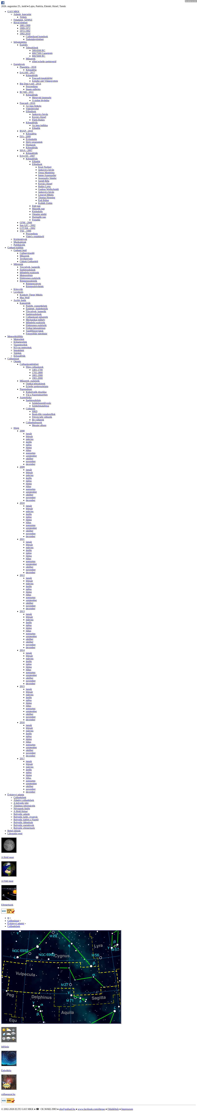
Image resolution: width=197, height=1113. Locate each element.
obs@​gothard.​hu (67, 1109)
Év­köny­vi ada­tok (15, 794)
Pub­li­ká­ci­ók (19, 244)
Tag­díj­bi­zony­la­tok (34, 331)
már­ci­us (29, 439)
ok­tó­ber (29, 458)
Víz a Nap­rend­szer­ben (37, 394)
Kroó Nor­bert (44, 167)
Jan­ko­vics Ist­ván (40, 114)
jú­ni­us (29, 447)
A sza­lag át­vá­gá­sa (40, 100)
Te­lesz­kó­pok (32, 47)
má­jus (29, 444)
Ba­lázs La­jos (44, 186)
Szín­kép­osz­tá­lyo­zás (41, 403)
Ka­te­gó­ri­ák (25, 303)
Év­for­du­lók (31, 139)
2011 (22, 539)
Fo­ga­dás (36, 219)
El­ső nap (36, 206)
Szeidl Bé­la (43, 181)
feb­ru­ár (29, 436)
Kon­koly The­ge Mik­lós (31, 294)
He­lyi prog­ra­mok (34, 142)
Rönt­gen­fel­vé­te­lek (35, 286)
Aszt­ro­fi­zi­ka (26, 397)
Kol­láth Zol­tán (45, 203)
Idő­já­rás (5, 1046)
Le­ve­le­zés (18, 292)
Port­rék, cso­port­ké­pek (36, 306)
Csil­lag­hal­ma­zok (34, 422)
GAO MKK (13, 11)
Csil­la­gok (30, 408)
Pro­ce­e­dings (32, 86)
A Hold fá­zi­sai (21, 811)
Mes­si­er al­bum (39, 425)
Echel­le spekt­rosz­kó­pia (37, 386)
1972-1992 (25, 31)
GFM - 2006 (26, 222)
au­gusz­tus (30, 453)
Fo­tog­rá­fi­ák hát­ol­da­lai (36, 333)
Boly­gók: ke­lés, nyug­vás (26, 817)
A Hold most (7, 857)
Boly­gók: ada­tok (22, 814)
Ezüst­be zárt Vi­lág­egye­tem (45, 81)
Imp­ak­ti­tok (19, 350)
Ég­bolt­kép (6, 1070)
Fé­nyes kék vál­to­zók (42, 417)
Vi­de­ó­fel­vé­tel (32, 108)
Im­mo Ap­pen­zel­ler (47, 175)
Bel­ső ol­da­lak (14, 830)
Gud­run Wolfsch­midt (48, 189)
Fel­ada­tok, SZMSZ (23, 20)
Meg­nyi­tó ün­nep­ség (41, 97)
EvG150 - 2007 (27, 156)
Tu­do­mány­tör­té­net (35, 39)
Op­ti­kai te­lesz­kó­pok (35, 383)
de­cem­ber (30, 464)
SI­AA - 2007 (26, 150)
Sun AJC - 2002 (27, 225)
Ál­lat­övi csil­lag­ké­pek (24, 800)
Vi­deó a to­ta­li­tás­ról (35, 236)
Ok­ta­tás (17, 361)
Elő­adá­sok (31, 111)
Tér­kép (23, 17)
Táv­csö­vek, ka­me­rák (30, 267)
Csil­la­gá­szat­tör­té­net (29, 364)
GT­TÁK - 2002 (27, 228)
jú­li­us (28, 450)
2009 (22, 467)
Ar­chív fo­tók (20, 300)
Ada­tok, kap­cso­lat (22, 14)
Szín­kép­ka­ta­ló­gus (40, 406)
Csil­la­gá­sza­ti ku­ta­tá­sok (37, 36)
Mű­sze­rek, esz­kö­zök (30, 381)
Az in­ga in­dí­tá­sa (40, 125)
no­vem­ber (31, 461)
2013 (22, 611)
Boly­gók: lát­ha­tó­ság (23, 822)
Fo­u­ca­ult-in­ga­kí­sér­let (42, 78)
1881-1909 (25, 25)
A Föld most (7, 881)
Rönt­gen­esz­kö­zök (28, 281)
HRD (34, 411)
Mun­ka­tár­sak (20, 242)
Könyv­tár (18, 289)
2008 (22, 431)
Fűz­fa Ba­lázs (38, 119)
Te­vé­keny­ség (26, 258)
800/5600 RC (38, 56)
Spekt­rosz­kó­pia (33, 400)
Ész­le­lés (24, 45)
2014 (22, 650)
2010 (22, 503)
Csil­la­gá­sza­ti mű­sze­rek (37, 317)
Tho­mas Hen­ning (46, 197)
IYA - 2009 (25, 136)
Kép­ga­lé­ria (31, 70)
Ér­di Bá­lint (43, 200)
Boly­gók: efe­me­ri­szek (24, 828)
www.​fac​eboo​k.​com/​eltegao (91, 1109)
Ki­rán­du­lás (37, 211)
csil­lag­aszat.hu (8, 1094)
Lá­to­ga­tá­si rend (14, 833)
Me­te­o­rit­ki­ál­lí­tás (15, 336)
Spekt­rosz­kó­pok (27, 269)
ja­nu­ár (29, 433)
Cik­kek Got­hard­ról (29, 261)
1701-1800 (37, 372)
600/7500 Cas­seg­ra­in (42, 53)
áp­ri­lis (29, 442)
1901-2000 (37, 378)
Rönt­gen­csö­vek (33, 283)
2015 (22, 686)
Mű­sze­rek (30, 58)
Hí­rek (16, 428)
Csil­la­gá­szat (13, 358)
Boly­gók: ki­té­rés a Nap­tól (26, 819)
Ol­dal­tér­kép (113, 1109)
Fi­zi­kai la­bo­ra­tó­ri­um (35, 328)
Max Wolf (25, 297)
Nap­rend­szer (26, 389)
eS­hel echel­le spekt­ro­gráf (44, 61)
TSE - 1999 (25, 231)
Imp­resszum (127, 1109)
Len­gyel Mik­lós (46, 194)
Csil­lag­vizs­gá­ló (27, 253)
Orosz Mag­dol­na (46, 172)
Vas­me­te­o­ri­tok (20, 344)
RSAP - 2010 (26, 131)
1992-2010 (25, 33)
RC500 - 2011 (27, 92)
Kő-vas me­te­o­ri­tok (23, 347)
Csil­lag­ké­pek (20, 797)
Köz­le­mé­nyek (20, 239)
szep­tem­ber (31, 456)
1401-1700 (37, 369)
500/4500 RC (38, 50)
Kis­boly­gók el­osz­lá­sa (36, 392)
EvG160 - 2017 (27, 72)
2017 (22, 758)
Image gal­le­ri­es (33, 89)
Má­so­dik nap (38, 208)
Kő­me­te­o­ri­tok (20, 342)
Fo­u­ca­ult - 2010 (27, 103)
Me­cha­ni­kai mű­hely (35, 319)
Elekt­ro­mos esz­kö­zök (30, 278)
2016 (22, 722)
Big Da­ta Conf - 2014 (30, 83)
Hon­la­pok (31, 144)
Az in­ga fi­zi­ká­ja (33, 106)
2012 (22, 575)
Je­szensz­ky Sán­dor (47, 178)
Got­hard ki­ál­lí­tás (15, 247)
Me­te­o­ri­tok (19, 339)
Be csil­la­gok (38, 419)
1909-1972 (25, 28)
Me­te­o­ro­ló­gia (26, 275)
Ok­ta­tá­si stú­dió (39, 214)
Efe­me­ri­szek (7, 904)
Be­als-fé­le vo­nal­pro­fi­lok (43, 414)
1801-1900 (37, 375)
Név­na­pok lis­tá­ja (22, 808)
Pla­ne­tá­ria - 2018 (28, 67)
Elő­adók (36, 128)
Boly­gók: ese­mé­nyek (24, 825)
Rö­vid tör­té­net (20, 22)
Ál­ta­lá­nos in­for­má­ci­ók (24, 805)
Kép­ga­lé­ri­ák (32, 75)
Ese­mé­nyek (19, 64)
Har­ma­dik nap (39, 217)
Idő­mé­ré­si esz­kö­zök (29, 272)
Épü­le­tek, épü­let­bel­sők (37, 308)
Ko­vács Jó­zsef (39, 117)
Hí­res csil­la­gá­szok (34, 367)
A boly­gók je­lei (21, 803)
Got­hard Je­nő (20, 250)
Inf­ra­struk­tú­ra (20, 42)
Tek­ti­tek (17, 353)
